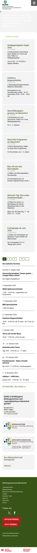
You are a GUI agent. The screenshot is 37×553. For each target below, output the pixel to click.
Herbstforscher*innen (11, 347)
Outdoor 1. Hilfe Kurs (10, 376)
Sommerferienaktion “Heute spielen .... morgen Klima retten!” (18, 274)
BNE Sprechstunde (9, 305)
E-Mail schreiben (9, 412)
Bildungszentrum (7, 489)
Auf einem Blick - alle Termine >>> (14, 386)
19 (22, 259)
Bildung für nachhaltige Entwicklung (12, 491)
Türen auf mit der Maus (11, 334)
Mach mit (5, 498)
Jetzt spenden (8, 550)
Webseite (7, 466)
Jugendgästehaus (7, 487)
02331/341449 (12, 414)
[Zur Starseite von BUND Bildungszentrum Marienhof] (5, 2)
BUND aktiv (5, 500)
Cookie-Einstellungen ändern (10, 533)
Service (4, 502)
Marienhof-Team (7, 496)
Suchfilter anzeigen (12, 37)
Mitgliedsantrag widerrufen (10, 535)
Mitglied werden (11, 519)
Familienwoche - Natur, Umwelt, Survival (15, 362)
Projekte (4, 494)
